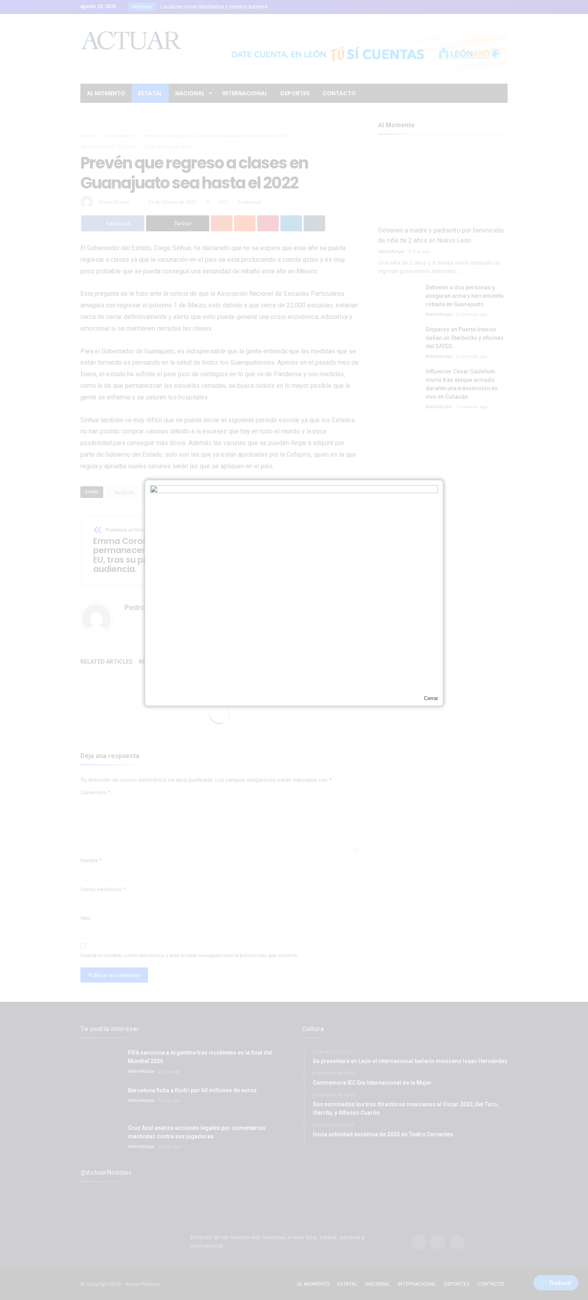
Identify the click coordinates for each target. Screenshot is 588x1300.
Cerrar (431, 698)
